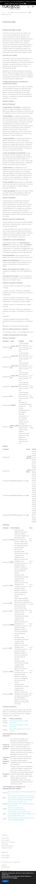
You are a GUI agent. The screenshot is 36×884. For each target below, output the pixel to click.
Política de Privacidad (7, 846)
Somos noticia (5, 855)
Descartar (28, 3)
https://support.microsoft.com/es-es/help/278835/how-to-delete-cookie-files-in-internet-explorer (21, 803)
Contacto (3, 865)
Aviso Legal (4, 844)
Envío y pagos (5, 840)
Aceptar (5, 881)
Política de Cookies (6, 848)
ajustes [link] (15, 878)
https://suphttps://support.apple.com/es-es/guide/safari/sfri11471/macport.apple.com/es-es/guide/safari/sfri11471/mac (22, 813)
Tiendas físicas (5, 867)
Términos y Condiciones (8, 842)
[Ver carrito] (28, 6)
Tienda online (5, 838)
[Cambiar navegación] (33, 6)
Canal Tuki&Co (5, 857)
